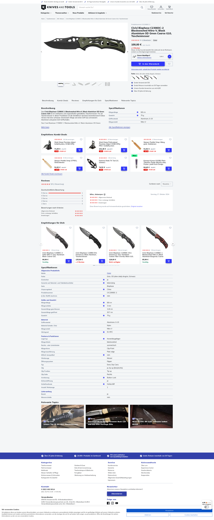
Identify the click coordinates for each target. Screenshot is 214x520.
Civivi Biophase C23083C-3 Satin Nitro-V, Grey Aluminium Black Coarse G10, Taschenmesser (53, 254)
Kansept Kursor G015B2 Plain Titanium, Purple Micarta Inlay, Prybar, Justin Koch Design (155, 162)
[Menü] (210, 501)
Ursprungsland (46, 289)
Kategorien (45, 13)
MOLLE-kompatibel (48, 355)
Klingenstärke (46, 306)
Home (43, 19)
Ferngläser (78, 473)
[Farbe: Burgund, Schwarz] (142, 77)
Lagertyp (44, 339)
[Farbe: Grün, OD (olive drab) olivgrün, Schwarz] (146, 77)
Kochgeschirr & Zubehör (49, 478)
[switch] (206, 507)
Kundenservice (113, 465)
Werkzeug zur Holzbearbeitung (85, 475)
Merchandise (145, 473)
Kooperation (145, 475)
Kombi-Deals (62, 100)
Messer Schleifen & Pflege (49, 473)
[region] (84, 55)
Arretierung (45, 378)
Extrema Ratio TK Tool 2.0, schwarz (109, 161)
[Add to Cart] (79, 150)
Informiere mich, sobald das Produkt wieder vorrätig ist (150, 69)
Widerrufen (112, 473)
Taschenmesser (50, 19)
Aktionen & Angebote (96, 13)
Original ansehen (137, 206)
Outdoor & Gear (79, 465)
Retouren (111, 470)
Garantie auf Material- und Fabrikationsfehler (57, 283)
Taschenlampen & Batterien (83, 470)
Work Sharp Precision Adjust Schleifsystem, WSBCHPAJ (65, 143)
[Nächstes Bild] (127, 51)
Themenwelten (61, 13)
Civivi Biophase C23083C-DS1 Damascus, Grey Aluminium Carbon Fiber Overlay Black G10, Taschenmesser (121, 254)
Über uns (144, 465)
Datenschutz (112, 475)
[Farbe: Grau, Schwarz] (150, 77)
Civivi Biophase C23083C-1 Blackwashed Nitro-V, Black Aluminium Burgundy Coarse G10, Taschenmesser (153, 254)
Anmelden (161, 9)
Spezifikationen (111, 100)
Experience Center (147, 468)
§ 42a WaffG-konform (49, 296)
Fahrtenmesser (46, 468)
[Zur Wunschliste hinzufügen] (169, 64)
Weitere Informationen (144, 57)
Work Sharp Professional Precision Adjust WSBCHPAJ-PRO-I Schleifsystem (110, 144)
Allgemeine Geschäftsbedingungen (120, 478)
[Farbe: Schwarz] (137, 77)
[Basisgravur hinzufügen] (169, 56)
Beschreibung (48, 100)
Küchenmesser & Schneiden (50, 475)
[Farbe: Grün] (133, 77)
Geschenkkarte (146, 470)
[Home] (58, 6)
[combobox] (167, 184)
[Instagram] (112, 503)
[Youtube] (117, 503)
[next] (169, 244)
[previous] (44, 244)
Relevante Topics (128, 100)
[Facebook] (108, 503)
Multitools (44, 470)
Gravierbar (45, 280)
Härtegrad (45, 332)
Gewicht (112, 115)
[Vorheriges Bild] (41, 51)
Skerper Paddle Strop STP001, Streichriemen (65, 161)
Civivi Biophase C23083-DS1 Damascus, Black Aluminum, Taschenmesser (86, 254)
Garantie (111, 468)
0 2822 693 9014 (48, 489)
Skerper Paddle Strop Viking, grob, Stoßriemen (154, 143)
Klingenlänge (113, 112)
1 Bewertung (146, 40)
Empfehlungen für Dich (91, 100)
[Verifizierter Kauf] (104, 194)
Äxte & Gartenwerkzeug (82, 468)
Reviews (75, 100)
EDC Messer (60, 19)
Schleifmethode (46, 384)
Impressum (111, 480)
